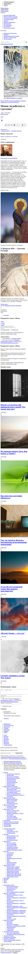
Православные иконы (9, 798)
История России (11, 838)
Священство (10, 930)
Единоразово (6, 330)
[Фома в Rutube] (6, 731)
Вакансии (6, 742)
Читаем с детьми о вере (10, 37)
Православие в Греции (13, 871)
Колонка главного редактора (11, 821)
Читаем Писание (11, 781)
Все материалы (8, 25)
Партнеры (6, 743)
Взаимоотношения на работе (14, 850)
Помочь (6, 8)
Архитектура (10, 852)
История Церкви (11, 837)
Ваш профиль (7, 3)
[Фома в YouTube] (6, 729)
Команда (6, 740)
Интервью (6, 878)
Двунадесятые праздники (13, 790)
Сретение (6, 315)
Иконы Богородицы (12, 799)
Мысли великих (11, 864)
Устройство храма (11, 807)
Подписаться (19, 753)
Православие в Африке (13, 868)
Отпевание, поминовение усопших (16, 926)
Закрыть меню (4, 9)
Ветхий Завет (10, 775)
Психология (7, 841)
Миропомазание (11, 927)
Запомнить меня (6, 706)
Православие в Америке (13, 866)
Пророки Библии (11, 779)
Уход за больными (11, 844)
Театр (8, 861)
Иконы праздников (12, 800)
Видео (5, 882)
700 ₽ (2, 321)
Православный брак (12, 848)
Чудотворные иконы (12, 803)
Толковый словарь (12, 862)
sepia (7, 114)
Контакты (6, 739)
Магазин (6, 736)
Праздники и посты (9, 885)
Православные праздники (11, 786)
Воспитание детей (8, 809)
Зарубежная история (12, 840)
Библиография (11, 785)
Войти (11, 44)
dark (4, 114)
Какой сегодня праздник (10, 33)
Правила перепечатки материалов (13, 762)
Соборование (10, 928)
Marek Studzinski (11, 98)
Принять (15, 952)
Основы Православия (9, 15)
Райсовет (6, 34)
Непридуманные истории (10, 16)
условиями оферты (16, 338)
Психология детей (11, 812)
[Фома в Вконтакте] (7, 724)
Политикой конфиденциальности (9, 343)
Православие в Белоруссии (14, 869)
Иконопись (10, 855)
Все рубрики (7, 26)
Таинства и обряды (9, 920)
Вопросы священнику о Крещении (16, 911)
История (6, 834)
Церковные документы (10, 937)
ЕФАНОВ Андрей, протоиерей (13, 305)
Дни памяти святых (12, 792)
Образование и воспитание (11, 823)
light (2, 114)
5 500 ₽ (2, 325)
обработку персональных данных (10, 340)
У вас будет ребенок (12, 817)
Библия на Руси (11, 783)
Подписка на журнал (9, 28)
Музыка (9, 857)
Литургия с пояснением (13, 933)
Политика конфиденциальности (12, 761)
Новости (6, 21)
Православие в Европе (13, 872)
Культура (6, 851)
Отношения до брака (12, 847)
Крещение (9, 921)
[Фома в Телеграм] (7, 726)
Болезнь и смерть (11, 842)
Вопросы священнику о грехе (15, 906)
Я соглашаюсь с (11, 338)
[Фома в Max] (5, 732)
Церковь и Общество (9, 938)
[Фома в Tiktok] (6, 728)
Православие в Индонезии (14, 875)
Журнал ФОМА (5, 100)
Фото (5, 881)
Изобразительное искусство (14, 858)
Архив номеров (8, 745)
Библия (6, 772)
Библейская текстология (13, 778)
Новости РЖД (7, 826)
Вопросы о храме (11, 919)
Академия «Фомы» (9, 19)
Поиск (5, 5)
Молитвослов (7, 23)
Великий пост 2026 (12, 887)
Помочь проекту (5, 336)
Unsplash (19, 98)
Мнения (6, 879)
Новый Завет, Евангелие (13, 774)
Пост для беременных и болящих (15, 892)
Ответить (6, 718)
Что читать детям (11, 816)
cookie (18, 764)
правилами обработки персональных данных (13, 757)
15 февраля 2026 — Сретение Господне (11, 131)
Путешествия (7, 824)
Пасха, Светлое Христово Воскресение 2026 (14, 788)
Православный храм (9, 805)
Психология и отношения (10, 18)
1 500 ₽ (2, 323)
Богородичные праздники (14, 793)
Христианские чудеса (12, 831)
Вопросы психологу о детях (14, 819)
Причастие (10, 923)
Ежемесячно (15, 330)
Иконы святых (11, 802)
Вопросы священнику (9, 22)
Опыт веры (10, 830)
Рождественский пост (12, 886)
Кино (8, 859)
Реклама (6, 738)
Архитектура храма (12, 806)
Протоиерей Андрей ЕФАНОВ (9, 158)
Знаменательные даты (13, 835)
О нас (5, 735)
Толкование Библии (12, 782)
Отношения (7, 820)
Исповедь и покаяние (12, 924)
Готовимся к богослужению (11, 931)
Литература (10, 854)
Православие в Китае (12, 876)
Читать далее (4, 304)
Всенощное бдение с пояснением (15, 934)
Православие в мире (9, 865)
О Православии (11, 833)
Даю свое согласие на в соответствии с (11, 341)
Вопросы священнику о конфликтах (16, 910)
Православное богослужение (11, 36)
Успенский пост (11, 889)
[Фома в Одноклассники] (8, 725)
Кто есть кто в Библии (13, 776)
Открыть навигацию (9, 2)
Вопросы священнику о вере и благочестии (13, 101)
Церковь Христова (9, 935)
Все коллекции (8, 39)
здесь (15, 334)
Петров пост (10, 890)
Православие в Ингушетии (14, 874)
